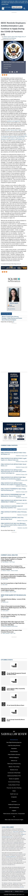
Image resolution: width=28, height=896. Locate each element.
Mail (12, 72)
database (23, 834)
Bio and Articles (11, 308)
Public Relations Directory (14, 754)
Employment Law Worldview (9, 38)
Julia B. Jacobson (6, 633)
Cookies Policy (4, 4)
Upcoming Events (7, 659)
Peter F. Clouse (5, 617)
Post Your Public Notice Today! (9, 449)
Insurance (14, 801)
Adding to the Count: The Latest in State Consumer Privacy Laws (11, 631)
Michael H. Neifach (6, 570)
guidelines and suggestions (13, 121)
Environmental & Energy (14, 781)
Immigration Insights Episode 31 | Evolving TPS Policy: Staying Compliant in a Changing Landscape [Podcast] (13, 559)
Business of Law (14, 769)
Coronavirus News (7, 66)
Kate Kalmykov (5, 562)
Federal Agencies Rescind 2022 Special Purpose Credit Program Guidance (13, 589)
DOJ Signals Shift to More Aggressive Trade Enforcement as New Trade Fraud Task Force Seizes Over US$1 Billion (12, 623)
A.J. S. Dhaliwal (5, 591)
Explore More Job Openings (7, 321)
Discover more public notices (7, 530)
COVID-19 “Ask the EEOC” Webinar (13, 130)
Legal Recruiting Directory (14, 745)
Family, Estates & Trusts (14, 784)
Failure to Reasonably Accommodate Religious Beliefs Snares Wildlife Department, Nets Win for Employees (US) (13, 608)
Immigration (14, 797)
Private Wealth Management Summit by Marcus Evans (16, 674)
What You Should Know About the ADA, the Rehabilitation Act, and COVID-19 (14, 136)
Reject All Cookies (17, 7)
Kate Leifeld (4, 584)
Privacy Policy (23, 831)
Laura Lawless (5, 610)
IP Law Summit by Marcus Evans (15, 705)
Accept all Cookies (6, 7)
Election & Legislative (14, 778)
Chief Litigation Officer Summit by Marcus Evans (16, 689)
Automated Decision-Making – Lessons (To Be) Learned (13, 599)
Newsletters (14, 748)
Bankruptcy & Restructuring (14, 763)
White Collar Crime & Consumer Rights (14, 819)
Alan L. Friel (12, 633)
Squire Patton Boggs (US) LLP (18, 36)
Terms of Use (15, 831)
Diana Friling (5, 579)
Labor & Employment (14, 807)
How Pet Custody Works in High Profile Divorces (13, 583)
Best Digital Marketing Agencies (14, 742)
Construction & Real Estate (14, 772)
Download (15, 72)
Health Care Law (14, 794)
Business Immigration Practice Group (9, 626)
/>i (17, 72)
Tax (14, 816)
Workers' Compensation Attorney (10, 316)
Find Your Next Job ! (6, 313)
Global (14, 790)
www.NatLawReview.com (7, 836)
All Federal (6, 68)
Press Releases (14, 751)
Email (10, 305)
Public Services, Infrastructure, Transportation (14, 813)
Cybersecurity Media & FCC (14, 775)
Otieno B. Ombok (14, 570)
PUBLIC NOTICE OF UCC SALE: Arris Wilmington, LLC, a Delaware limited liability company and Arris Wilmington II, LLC (14, 525)
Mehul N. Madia (13, 591)
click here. (22, 887)
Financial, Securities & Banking (14, 787)
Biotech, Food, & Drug (14, 766)
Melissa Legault (7, 36)
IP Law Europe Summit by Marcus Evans (16, 720)
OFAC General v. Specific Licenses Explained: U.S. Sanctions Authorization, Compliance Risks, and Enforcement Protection (13, 576)
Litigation (14, 810)
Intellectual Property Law (14, 804)
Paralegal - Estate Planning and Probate (12, 318)
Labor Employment (7, 64)
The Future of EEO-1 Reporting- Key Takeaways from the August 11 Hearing (13, 615)
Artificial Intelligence (14, 757)
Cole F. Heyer (12, 562)
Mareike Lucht (5, 602)
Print (10, 72)
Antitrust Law (14, 760)
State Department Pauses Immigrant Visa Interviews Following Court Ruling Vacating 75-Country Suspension (13, 567)
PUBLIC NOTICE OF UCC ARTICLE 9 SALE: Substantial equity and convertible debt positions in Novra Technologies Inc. (13, 471)
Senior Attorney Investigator (9, 319)
